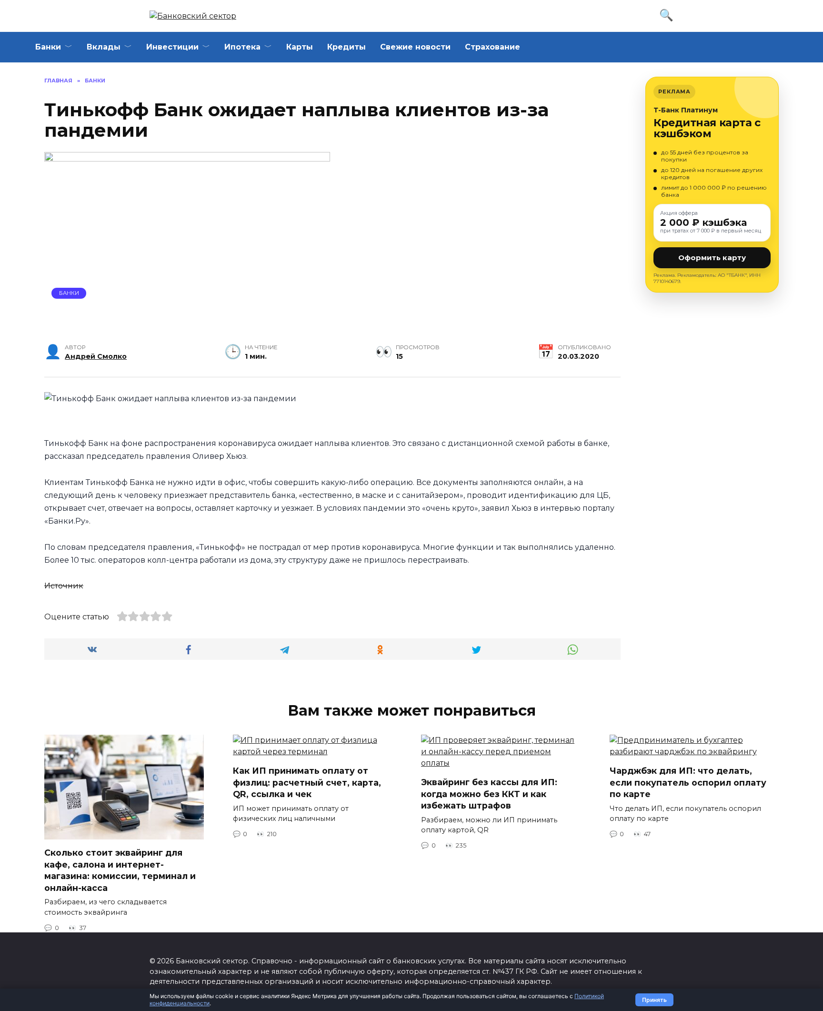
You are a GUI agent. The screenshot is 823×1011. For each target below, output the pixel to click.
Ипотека (242, 46)
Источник (63, 585)
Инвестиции (172, 46)
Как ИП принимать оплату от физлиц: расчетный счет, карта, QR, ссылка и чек (307, 782)
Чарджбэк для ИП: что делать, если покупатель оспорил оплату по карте (688, 782)
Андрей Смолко (96, 356)
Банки (48, 46)
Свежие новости (415, 46)
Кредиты (346, 46)
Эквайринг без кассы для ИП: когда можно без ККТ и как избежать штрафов (489, 793)
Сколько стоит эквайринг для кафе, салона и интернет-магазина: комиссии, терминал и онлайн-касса (120, 870)
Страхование (492, 46)
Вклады (103, 46)
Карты (299, 46)
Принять (654, 999)
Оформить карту (712, 257)
